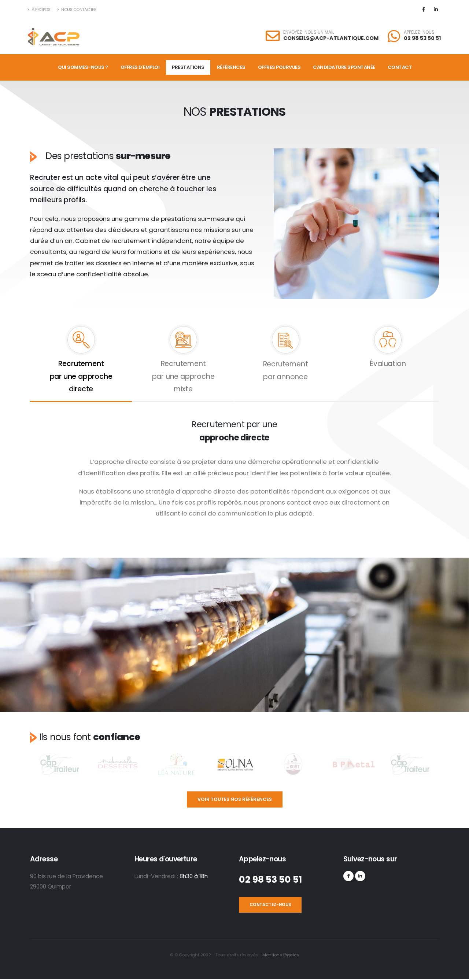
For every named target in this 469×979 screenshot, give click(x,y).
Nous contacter (78, 9)
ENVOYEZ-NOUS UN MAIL (308, 32)
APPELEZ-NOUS (419, 32)
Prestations (188, 67)
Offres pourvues (279, 67)
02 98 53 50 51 (422, 38)
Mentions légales (280, 955)
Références (231, 67)
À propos (41, 9)
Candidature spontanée (344, 67)
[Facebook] (423, 9)
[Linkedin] (436, 9)
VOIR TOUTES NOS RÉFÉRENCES (234, 799)
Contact (400, 67)
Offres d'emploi (140, 67)
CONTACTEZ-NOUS (270, 905)
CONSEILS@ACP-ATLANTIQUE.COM (330, 38)
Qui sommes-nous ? (83, 67)
